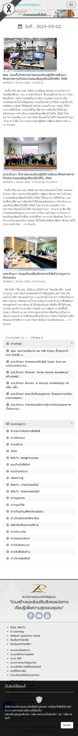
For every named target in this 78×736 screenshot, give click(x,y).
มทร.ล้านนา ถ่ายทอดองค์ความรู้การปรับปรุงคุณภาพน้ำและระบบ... (38, 406)
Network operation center (25, 636)
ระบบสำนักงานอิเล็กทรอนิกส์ (25, 667)
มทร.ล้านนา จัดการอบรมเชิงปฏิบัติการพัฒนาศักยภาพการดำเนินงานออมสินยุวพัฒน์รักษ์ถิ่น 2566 (38, 176)
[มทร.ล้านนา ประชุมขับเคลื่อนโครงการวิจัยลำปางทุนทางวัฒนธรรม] (30, 253)
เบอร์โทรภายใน (18, 671)
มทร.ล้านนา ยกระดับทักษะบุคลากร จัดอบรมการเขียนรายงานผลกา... (39, 396)
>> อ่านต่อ (9, 125)
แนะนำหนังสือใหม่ (19, 464)
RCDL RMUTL (18, 627)
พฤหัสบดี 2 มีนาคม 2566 (16, 83)
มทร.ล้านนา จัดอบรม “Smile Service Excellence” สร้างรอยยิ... (37, 374)
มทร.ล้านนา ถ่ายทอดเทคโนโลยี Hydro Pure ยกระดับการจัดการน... (36, 363)
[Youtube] (47, 615)
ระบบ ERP (16, 658)
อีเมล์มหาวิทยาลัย (19, 640)
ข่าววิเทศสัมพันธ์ (19, 558)
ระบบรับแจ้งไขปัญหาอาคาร (24, 675)
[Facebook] (30, 615)
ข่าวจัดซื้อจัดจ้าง (19, 551)
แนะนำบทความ (18, 471)
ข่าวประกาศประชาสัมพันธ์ (24, 431)
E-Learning (17, 632)
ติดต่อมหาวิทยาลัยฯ (20, 644)
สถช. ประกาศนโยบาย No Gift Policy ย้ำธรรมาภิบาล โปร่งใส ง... (37, 353)
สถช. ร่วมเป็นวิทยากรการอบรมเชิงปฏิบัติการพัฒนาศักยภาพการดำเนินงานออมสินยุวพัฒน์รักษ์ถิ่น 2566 (35, 77)
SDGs (13, 451)
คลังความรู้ (16, 478)
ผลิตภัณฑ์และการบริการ (24, 525)
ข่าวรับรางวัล (17, 531)
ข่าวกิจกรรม (38, 182)
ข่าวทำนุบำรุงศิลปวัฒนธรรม (26, 511)
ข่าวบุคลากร (17, 498)
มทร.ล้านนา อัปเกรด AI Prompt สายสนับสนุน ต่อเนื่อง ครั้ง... (37, 385)
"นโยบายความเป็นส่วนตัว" (43, 714)
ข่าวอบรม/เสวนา (19, 538)
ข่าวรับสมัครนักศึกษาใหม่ (24, 518)
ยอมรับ (67, 725)
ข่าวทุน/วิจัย (17, 505)
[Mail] (39, 615)
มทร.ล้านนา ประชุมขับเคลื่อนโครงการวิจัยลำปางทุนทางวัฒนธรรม (36, 275)
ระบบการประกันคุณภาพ (23, 663)
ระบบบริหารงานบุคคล (22, 654)
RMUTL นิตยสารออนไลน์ (24, 491)
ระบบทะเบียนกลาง (20, 650)
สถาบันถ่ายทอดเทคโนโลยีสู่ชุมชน (22, 4)
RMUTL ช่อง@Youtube (23, 458)
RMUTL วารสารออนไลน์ (23, 484)
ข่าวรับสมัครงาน (19, 545)
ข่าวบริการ (37, 83)
